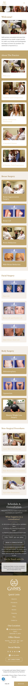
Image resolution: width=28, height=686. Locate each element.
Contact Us (14, 620)
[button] (14, 537)
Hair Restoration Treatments (14, 471)
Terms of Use (22, 675)
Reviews (14, 609)
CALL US (7, 683)
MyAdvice (22, 672)
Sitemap (14, 677)
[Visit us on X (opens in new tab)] (12, 651)
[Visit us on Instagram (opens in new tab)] (8, 651)
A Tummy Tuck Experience (13, 165)
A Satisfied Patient (10, 143)
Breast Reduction (9, 243)
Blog (14, 617)
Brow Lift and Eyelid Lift (12, 318)
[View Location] (8, 629)
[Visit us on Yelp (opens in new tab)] (17, 651)
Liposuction (7, 393)
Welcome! (7, 76)
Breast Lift (7, 221)
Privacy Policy (13, 675)
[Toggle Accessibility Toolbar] (3, 679)
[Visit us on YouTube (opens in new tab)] (19, 651)
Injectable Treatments (11, 493)
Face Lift (6, 296)
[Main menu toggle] (24, 3)
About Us (14, 599)
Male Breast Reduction (11, 264)
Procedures (14, 602)
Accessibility (5, 675)
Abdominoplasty (9, 371)
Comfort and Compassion (13, 98)
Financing (14, 613)
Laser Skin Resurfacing (12, 449)
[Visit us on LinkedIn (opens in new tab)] (15, 651)
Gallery (14, 606)
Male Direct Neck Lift (11, 340)
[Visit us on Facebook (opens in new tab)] (10, 651)
